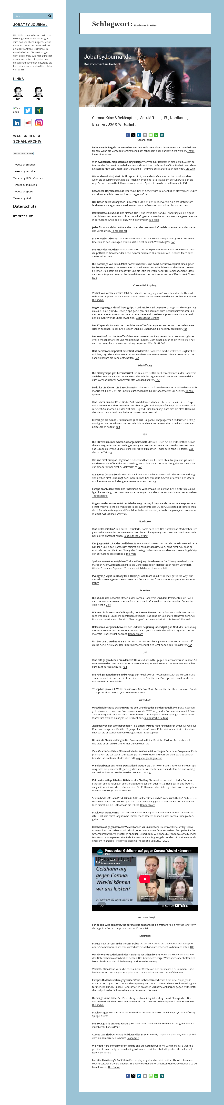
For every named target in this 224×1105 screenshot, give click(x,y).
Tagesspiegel (119, 230)
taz (146, 194)
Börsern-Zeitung (146, 481)
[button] (128, 135)
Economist (142, 928)
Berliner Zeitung (142, 772)
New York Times (101, 1052)
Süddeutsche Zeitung (147, 317)
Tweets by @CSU (23, 191)
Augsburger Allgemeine (149, 758)
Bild (192, 947)
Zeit (185, 205)
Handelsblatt (159, 568)
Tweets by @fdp (22, 198)
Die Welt (190, 168)
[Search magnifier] (50, 16)
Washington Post (135, 692)
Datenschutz (24, 206)
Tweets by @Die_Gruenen (28, 178)
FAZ (185, 183)
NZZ (94, 277)
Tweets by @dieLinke (25, 184)
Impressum (23, 216)
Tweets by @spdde (24, 164)
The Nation (114, 1067)
